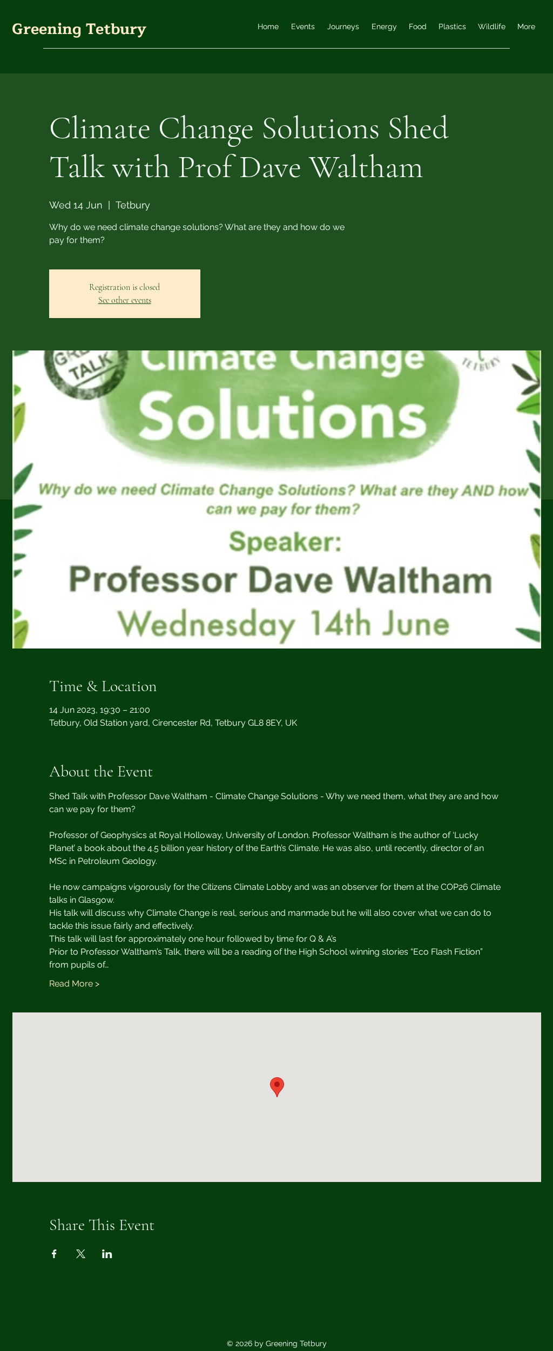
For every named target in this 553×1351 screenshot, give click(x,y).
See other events (124, 300)
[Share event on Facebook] (54, 1253)
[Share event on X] (81, 1253)
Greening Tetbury (79, 29)
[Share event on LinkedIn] (107, 1253)
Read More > (74, 983)
